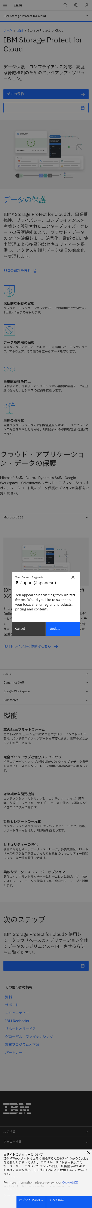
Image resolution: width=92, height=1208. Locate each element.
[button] (88, 1152)
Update (55, 629)
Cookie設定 (70, 1182)
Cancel (20, 629)
